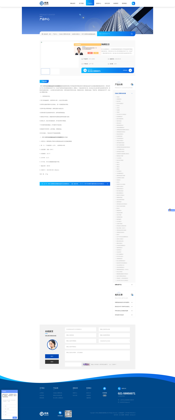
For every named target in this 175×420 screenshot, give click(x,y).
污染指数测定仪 (120, 173)
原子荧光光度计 (120, 256)
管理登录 (127, 414)
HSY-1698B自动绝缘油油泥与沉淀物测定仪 (58, 183)
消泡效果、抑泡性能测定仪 (122, 278)
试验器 (118, 112)
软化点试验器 (119, 271)
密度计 (118, 234)
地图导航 (88, 397)
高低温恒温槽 (119, 212)
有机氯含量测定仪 (120, 127)
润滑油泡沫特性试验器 (121, 230)
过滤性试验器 (119, 223)
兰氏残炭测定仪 (120, 138)
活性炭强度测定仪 (120, 267)
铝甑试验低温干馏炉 (121, 175)
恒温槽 (118, 110)
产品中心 (90, 3)
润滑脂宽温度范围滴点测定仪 (123, 129)
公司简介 (42, 393)
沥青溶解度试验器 (120, 142)
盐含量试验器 (119, 136)
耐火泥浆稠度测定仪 (121, 260)
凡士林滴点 (119, 158)
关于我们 (81, 3)
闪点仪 (118, 105)
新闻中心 (98, 3)
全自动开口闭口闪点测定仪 (122, 280)
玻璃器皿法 (119, 99)
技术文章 (107, 3)
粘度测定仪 (119, 249)
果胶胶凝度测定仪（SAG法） (123, 269)
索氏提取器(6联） (120, 241)
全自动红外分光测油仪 (121, 114)
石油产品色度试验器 (121, 206)
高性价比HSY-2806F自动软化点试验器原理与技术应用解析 (124, 306)
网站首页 (72, 3)
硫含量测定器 (119, 116)
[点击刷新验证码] (86, 364)
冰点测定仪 (119, 171)
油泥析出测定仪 (76, 34)
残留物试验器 (119, 197)
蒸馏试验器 (119, 201)
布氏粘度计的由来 (119, 314)
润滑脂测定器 (119, 258)
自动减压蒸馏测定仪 (121, 245)
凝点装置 (118, 101)
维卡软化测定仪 (120, 103)
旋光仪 (118, 182)
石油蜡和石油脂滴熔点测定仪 (123, 153)
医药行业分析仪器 (57, 395)
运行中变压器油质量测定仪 (122, 236)
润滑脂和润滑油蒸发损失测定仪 (123, 147)
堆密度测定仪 (119, 247)
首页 (50, 34)
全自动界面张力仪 (120, 265)
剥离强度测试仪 (120, 125)
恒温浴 (118, 96)
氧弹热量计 (119, 219)
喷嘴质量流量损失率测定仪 (122, 273)
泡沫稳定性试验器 (120, 151)
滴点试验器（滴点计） (121, 228)
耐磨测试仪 (119, 210)
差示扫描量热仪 (120, 254)
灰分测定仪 (119, 221)
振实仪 (118, 208)
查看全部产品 (118, 284)
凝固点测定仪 (119, 243)
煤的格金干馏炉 (120, 155)
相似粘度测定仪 (120, 134)
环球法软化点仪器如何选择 (121, 310)
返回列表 (76, 183)
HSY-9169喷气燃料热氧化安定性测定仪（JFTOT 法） (98, 183)
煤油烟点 (118, 179)
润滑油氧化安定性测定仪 (122, 204)
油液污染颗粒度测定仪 (121, 276)
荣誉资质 (42, 397)
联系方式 (88, 393)
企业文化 (42, 395)
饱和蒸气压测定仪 (120, 195)
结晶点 (118, 162)
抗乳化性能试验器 (120, 199)
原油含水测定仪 (120, 140)
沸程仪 (118, 166)
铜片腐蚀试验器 (120, 190)
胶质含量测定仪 (120, 193)
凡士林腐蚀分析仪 (120, 149)
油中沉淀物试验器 (120, 145)
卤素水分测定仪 (120, 238)
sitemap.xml (132, 414)
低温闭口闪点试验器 (121, 184)
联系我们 (124, 3)
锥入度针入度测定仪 (58, 397)
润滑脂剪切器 (119, 217)
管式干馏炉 (119, 214)
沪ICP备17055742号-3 (130, 412)
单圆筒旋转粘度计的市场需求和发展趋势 (124, 302)
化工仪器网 (121, 414)
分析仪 (118, 107)
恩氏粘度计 (119, 123)
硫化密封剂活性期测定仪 (122, 262)
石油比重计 (119, 252)
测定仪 (118, 164)
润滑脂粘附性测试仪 (121, 131)
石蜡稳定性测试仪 (120, 232)
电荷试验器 (119, 120)
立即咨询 (125, 70)
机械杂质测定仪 (120, 188)
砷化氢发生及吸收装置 (121, 225)
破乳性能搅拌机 (120, 118)
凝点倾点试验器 (120, 160)
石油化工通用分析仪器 (64, 34)
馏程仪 (118, 169)
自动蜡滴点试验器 (120, 177)
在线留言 (115, 3)
